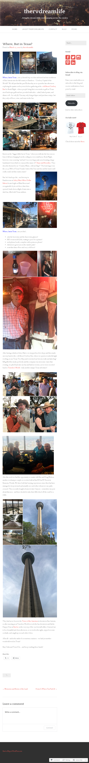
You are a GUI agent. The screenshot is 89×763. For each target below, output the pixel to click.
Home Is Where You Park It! (45, 689)
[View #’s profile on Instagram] (78, 57)
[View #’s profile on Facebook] (67, 57)
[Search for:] (75, 43)
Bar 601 (16, 627)
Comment (49, 728)
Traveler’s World (14, 368)
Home (14, 29)
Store (74, 29)
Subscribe (71, 103)
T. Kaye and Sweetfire (43, 163)
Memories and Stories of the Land (16, 689)
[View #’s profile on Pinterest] (67, 62)
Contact (53, 29)
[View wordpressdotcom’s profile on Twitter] (73, 57)
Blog (64, 29)
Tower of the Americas (30, 621)
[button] (11, 62)
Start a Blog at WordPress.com (12, 751)
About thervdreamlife (33, 29)
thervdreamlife (44, 11)
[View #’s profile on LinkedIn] (73, 62)
